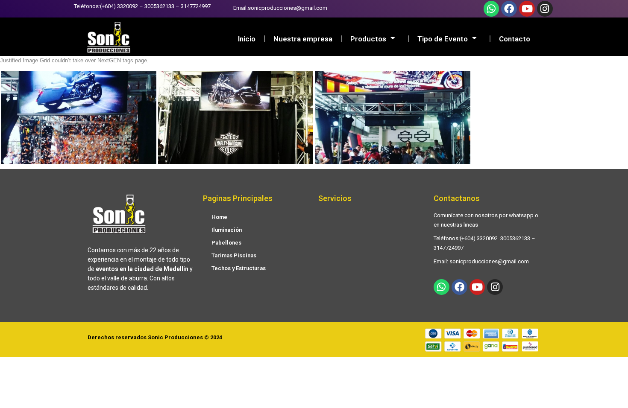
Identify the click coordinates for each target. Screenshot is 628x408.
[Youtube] (527, 9)
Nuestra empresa (302, 39)
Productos (368, 39)
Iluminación (226, 230)
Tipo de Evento (442, 39)
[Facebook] (509, 9)
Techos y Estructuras (238, 268)
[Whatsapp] (491, 9)
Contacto (514, 39)
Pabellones (226, 242)
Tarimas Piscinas (233, 255)
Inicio (246, 39)
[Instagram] (545, 9)
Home (219, 217)
